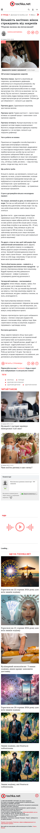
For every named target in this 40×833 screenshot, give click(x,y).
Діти (3, 42)
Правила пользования (7, 822)
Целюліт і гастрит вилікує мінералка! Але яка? (14, 427)
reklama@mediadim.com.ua (30, 812)
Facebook (21, 368)
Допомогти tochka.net (19, 15)
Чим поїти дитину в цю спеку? (16, 467)
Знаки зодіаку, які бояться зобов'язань (14, 747)
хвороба (10, 380)
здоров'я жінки (31, 385)
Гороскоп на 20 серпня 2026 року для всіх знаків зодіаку (20, 708)
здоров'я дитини (13, 385)
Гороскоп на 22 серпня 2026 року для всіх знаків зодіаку (20, 590)
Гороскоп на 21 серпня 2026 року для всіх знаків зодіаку (20, 629)
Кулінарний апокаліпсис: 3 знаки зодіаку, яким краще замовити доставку (18, 669)
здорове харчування (15, 382)
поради (21, 380)
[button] (33, 9)
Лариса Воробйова (14, 32)
